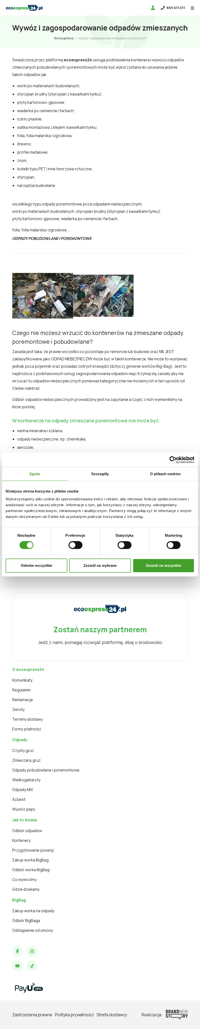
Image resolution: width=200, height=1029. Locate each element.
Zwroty (18, 709)
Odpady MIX (22, 789)
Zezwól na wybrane (100, 565)
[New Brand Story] (177, 1015)
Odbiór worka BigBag (31, 869)
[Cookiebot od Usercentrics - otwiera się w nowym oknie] (173, 459)
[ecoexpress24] (24, 8)
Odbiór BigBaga (26, 920)
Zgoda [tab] (34, 474)
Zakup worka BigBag (30, 860)
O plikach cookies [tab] (165, 474)
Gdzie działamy (26, 889)
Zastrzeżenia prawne (32, 1015)
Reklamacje (22, 699)
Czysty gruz (23, 750)
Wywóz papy (23, 809)
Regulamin (21, 690)
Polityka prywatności (74, 1015)
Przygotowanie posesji (33, 850)
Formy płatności (26, 729)
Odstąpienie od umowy (32, 930)
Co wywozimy (24, 879)
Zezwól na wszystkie (163, 565)
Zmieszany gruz (26, 760)
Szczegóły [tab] (100, 474)
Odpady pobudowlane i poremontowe (46, 770)
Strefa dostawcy (112, 1015)
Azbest (18, 799)
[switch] (75, 545)
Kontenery (21, 840)
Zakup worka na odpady (33, 910)
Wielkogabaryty (26, 779)
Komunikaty (22, 680)
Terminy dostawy (27, 719)
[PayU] (29, 988)
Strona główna (64, 38)
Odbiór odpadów (27, 830)
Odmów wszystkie (36, 565)
